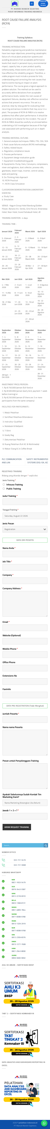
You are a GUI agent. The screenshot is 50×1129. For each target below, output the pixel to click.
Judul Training (10, 496)
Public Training (13, 488)
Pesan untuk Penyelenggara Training (21, 760)
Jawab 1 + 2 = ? (11, 810)
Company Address (12, 588)
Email (6, 622)
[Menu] (32, 4)
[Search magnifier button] (46, 845)
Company (8, 575)
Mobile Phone (10, 649)
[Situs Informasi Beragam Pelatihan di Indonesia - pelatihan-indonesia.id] (15, 3)
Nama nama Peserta (12, 727)
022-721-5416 (20, 860)
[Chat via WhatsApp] (44, 1123)
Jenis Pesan (8, 523)
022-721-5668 (20, 865)
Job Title (7, 561)
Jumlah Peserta (11, 714)
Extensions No (10, 675)
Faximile (7, 689)
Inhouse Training (14, 484)
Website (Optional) (12, 635)
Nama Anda (9, 548)
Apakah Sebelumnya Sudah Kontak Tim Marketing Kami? (22, 795)
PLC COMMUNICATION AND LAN (12, 460)
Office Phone (9, 662)
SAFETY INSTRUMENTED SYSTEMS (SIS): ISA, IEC (37, 460)
